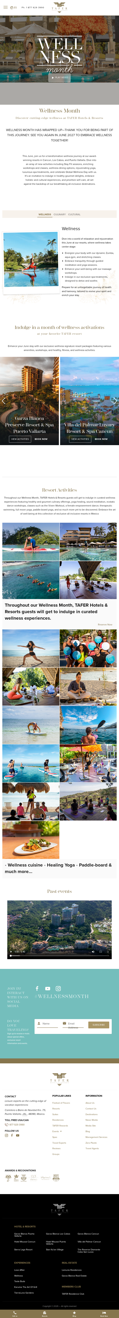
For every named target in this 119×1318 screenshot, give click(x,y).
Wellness (18, 1275)
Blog (88, 1131)
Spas (54, 1137)
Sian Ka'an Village (55, 1249)
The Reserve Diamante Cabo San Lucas (89, 1250)
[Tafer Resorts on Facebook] (37, 990)
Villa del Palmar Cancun (89, 1241)
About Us (90, 1103)
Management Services (96, 1137)
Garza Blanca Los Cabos (58, 1233)
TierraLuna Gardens (24, 1292)
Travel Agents (92, 1148)
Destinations (92, 1114)
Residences (58, 1120)
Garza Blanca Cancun (88, 1233)
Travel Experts (59, 1143)
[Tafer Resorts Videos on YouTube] (47, 990)
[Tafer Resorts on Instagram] (58, 990)
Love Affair (19, 1270)
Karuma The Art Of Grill (25, 1287)
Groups (56, 1154)
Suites (55, 1114)
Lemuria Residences (72, 1270)
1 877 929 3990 (16, 1124)
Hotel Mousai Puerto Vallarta (56, 1243)
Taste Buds (19, 1281)
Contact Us (91, 1108)
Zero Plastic (91, 1143)
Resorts (56, 1108)
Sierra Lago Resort (23, 1249)
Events (55, 1131)
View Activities (20, 439)
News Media (92, 1120)
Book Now (41, 439)
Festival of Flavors (61, 1103)
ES (15, 7)
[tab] (44, 214)
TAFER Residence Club (73, 1294)
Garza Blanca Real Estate (74, 1275)
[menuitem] (57, 1131)
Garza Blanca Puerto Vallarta (24, 1235)
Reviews (56, 1148)
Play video (59, 78)
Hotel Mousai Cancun (24, 1241)
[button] (4, 401)
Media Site (91, 1125)
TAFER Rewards (60, 1125)
